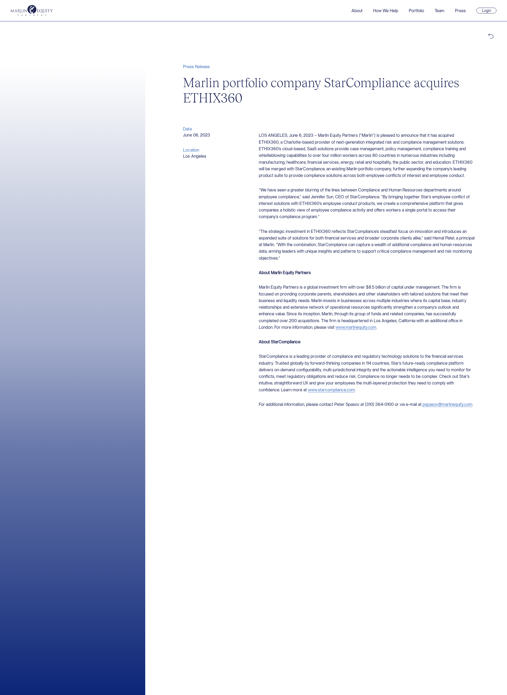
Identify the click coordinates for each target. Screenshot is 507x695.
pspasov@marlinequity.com (447, 404)
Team (439, 10)
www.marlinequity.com (356, 327)
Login (489, 10)
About (357, 10)
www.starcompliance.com (331, 389)
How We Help (385, 10)
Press (460, 10)
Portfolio (416, 10)
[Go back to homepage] (32, 10)
